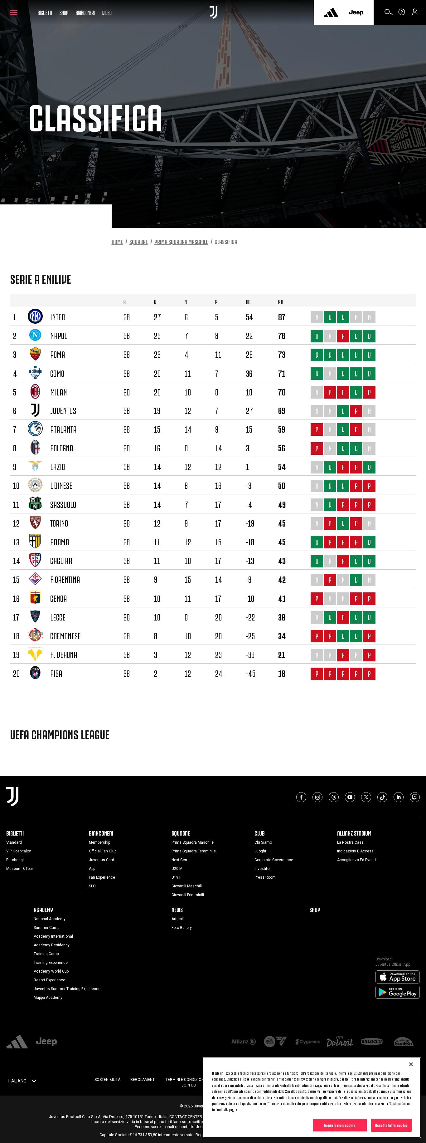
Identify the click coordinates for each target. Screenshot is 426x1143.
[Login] (415, 14)
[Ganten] (403, 1042)
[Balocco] (371, 1042)
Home (117, 241)
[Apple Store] (397, 977)
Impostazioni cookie (339, 1124)
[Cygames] (307, 1042)
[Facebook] (301, 797)
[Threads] (334, 797)
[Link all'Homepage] (213, 12)
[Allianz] (243, 1042)
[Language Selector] (33, 1082)
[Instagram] (317, 797)
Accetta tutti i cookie (391, 1124)
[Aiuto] (402, 14)
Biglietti (45, 12)
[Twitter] (366, 797)
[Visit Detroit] (339, 1042)
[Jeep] (356, 12)
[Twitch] (415, 797)
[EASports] (275, 1042)
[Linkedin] (399, 797)
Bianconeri (85, 12)
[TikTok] (382, 797)
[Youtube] (350, 797)
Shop (64, 12)
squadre (138, 241)
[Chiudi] (411, 1064)
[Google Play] (397, 992)
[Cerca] (389, 14)
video (107, 12)
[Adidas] (331, 12)
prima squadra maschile (181, 241)
